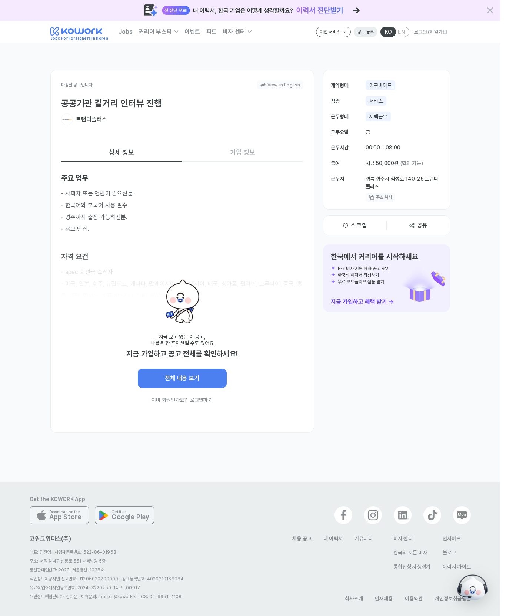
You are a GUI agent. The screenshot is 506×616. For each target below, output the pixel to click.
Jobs (126, 31)
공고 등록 (365, 31)
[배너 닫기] (490, 10)
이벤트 (192, 31)
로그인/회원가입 (430, 32)
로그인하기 (201, 400)
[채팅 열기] (472, 587)
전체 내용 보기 (182, 378)
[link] (386, 278)
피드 (211, 31)
